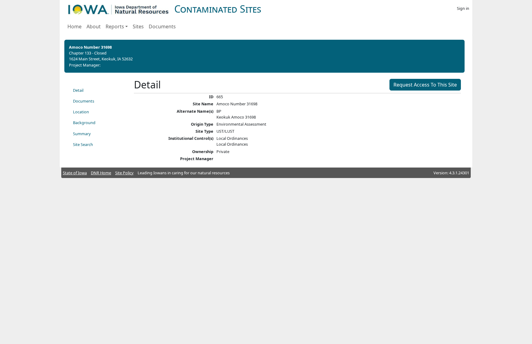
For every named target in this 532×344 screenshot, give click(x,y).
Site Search (83, 144)
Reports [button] (115, 26)
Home (74, 26)
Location (81, 112)
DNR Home (101, 173)
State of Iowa (75, 173)
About (94, 26)
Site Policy (124, 173)
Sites (138, 26)
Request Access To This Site (425, 84)
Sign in (463, 8)
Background (84, 122)
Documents (162, 26)
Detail (78, 90)
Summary (82, 133)
